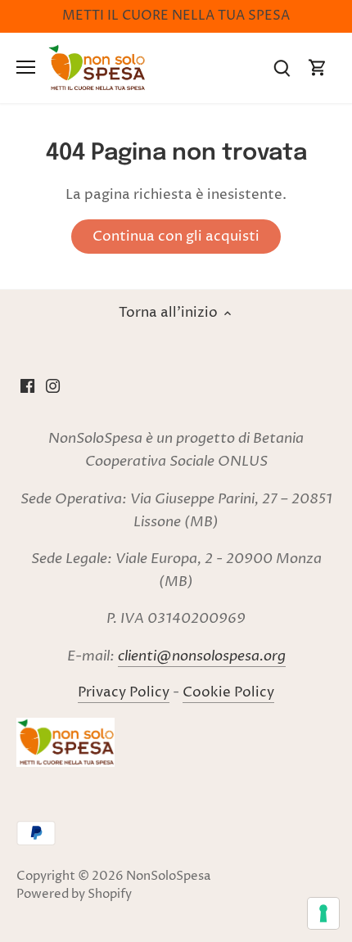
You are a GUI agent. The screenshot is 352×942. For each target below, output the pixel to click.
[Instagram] (53, 386)
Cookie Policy (228, 692)
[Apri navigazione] (25, 67)
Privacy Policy (123, 692)
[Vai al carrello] (317, 67)
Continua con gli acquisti (176, 236)
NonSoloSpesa (168, 876)
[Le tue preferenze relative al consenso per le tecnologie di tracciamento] (323, 913)
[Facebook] (27, 386)
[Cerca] (282, 67)
